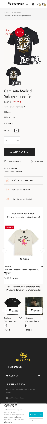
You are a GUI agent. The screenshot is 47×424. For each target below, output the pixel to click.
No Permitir (36, 421)
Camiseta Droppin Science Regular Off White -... (21, 269)
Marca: (7, 168)
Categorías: (9, 171)
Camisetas (18, 171)
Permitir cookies (36, 415)
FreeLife (14, 168)
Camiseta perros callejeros (32, 321)
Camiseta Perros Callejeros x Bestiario (11, 321)
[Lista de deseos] (42, 266)
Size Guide (8, 123)
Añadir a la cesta (20, 152)
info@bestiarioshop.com (17, 398)
